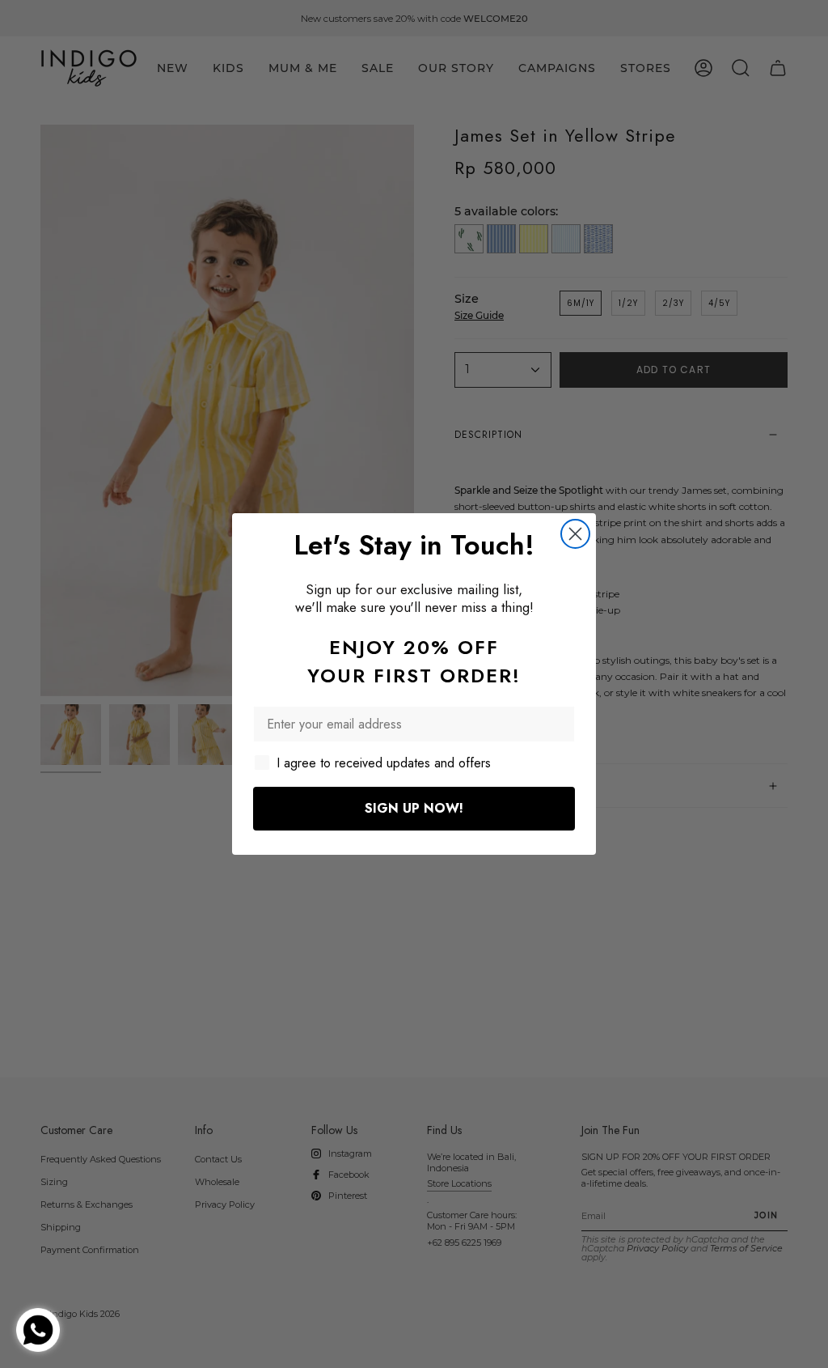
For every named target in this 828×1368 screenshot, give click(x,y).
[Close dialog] (575, 534)
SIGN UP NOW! (414, 808)
